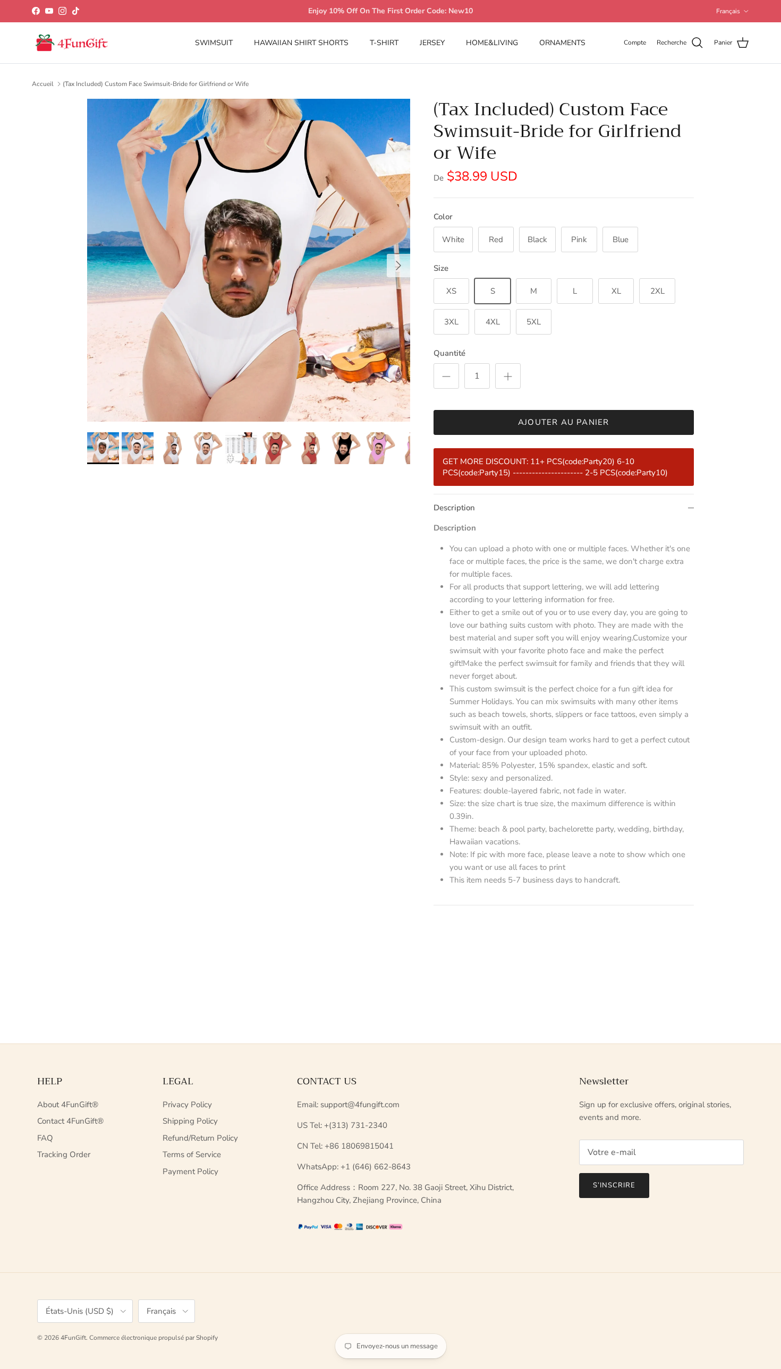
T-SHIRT (384, 43)
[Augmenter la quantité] (508, 376)
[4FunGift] (72, 43)
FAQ (45, 1138)
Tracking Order (63, 1154)
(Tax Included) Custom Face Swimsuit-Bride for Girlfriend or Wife (156, 84)
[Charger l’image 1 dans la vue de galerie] (248, 260)
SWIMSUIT (214, 43)
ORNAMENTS (562, 43)
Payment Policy (190, 1171)
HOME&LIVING (492, 43)
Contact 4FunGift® (70, 1121)
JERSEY (432, 43)
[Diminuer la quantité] (446, 376)
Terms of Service (192, 1154)
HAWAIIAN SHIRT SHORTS (301, 43)
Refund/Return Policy (200, 1138)
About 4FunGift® (67, 1104)
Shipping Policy (190, 1121)
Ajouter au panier (563, 422)
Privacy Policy (187, 1104)
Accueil (43, 84)
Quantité (449, 353)
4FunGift (73, 1337)
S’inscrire (614, 1185)
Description (454, 507)
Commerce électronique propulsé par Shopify (153, 1337)
